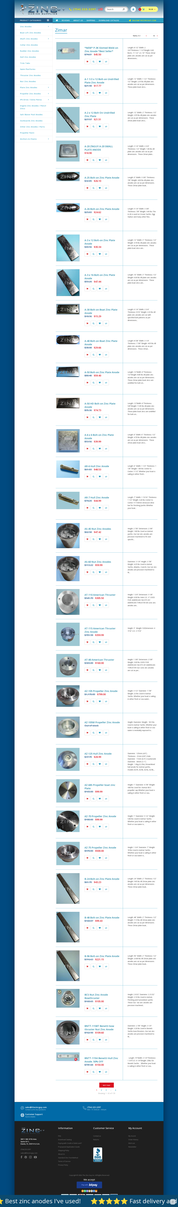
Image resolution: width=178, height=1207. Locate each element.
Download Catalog (65, 1139)
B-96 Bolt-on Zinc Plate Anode (102, 956)
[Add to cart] (87, 61)
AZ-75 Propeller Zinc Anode (100, 847)
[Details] (87, 732)
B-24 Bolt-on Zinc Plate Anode (102, 878)
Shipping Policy (63, 1150)
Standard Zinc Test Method (68, 1158)
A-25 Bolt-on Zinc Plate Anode (102, 177)
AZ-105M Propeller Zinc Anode (102, 722)
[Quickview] (93, 61)
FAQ (59, 1136)
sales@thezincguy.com (36, 1107)
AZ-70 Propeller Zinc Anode (100, 816)
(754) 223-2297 (94, 1107)
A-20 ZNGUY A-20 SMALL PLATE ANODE (99, 148)
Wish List (131, 1143)
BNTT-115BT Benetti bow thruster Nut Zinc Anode (99, 1027)
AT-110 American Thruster (100, 594)
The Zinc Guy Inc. (88, 1175)
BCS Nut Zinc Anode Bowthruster (96, 996)
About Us (61, 1154)
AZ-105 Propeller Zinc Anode (101, 691)
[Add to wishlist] (100, 61)
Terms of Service (64, 1161)
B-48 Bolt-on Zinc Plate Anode (102, 917)
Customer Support (34, 1114)
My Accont (132, 1136)
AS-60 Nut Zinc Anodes (98, 561)
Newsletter (132, 1147)
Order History (133, 1139)
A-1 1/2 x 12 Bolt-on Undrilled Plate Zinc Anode (102, 80)
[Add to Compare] (106, 61)
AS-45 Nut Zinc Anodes (98, 528)
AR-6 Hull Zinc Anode (97, 466)
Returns (96, 1139)
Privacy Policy (63, 1165)
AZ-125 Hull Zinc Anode (98, 753)
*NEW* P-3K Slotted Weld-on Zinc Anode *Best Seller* (101, 49)
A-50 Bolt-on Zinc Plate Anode (102, 372)
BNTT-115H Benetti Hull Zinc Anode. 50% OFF (101, 1060)
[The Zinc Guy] (43, 14)
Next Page (106, 1085)
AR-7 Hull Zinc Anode (97, 497)
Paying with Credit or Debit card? (70, 1143)
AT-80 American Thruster (99, 659)
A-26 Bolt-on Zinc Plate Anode (102, 209)
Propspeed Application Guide (69, 1147)
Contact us (97, 1136)
